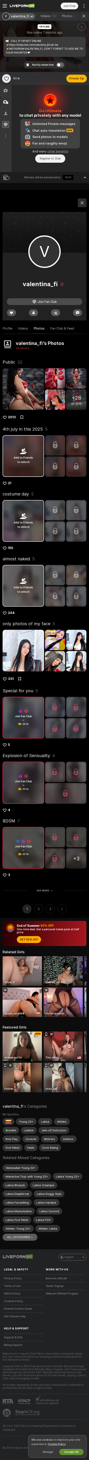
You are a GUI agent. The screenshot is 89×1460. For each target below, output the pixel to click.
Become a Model (56, 1278)
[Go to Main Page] (27, 5)
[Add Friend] (55, 312)
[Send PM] (77, 312)
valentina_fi (13, 1106)
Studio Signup (55, 1286)
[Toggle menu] (5, 6)
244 (11, 613)
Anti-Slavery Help (15, 1316)
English (69, 1257)
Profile (7, 328)
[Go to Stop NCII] (28, 1412)
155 (10, 548)
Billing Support (13, 1345)
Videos (48, 16)
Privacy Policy (13, 1278)
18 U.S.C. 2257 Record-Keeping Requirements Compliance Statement (39, 1427)
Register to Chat (50, 158)
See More (43, 890)
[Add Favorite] (6, 78)
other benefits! (57, 151)
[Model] (82, 202)
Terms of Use (12, 1286)
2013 (12, 417)
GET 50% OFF (29, 939)
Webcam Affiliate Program (62, 1293)
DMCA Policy (12, 1293)
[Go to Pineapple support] (7, 1413)
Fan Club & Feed (62, 328)
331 (11, 679)
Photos (71, 16)
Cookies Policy (13, 1301)
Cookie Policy (56, 1444)
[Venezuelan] (8, 1121)
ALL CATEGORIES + (20, 1237)
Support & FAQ (13, 1337)
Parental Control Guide (18, 1308)
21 (9, 483)
